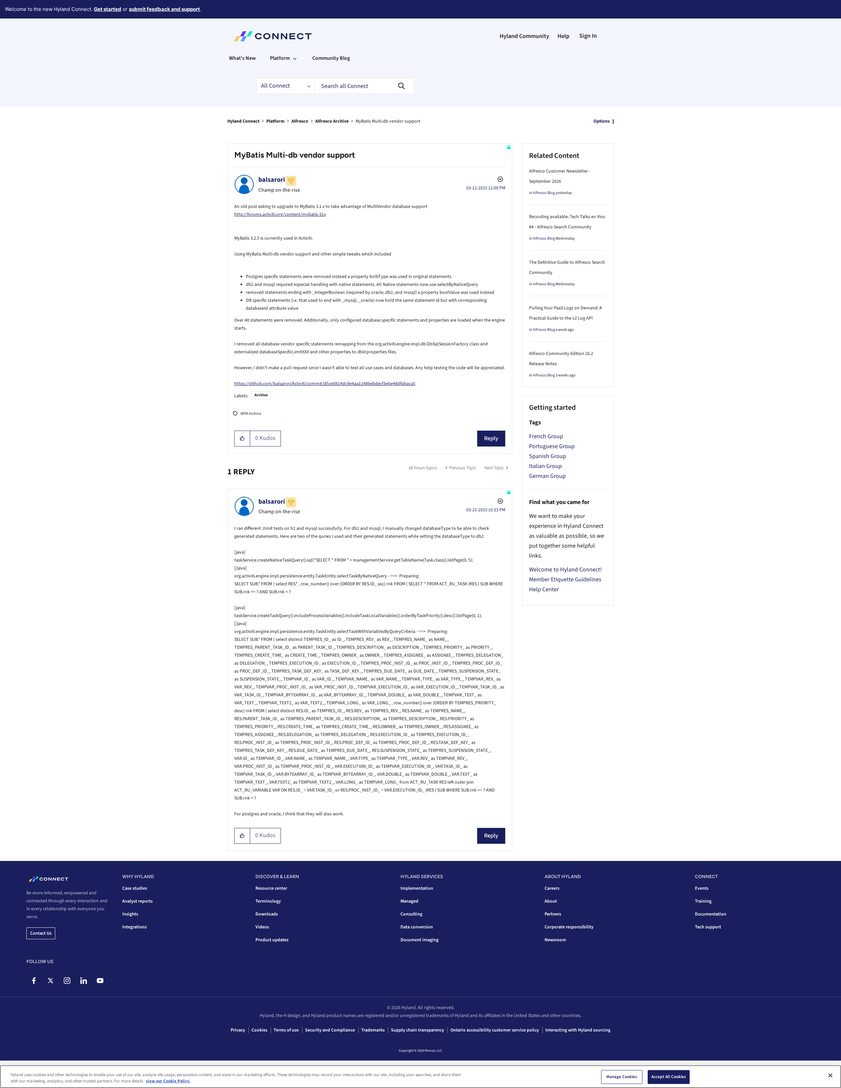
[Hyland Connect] (273, 36)
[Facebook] (33, 981)
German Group (547, 476)
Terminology (268, 901)
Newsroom (555, 940)
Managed (409, 901)
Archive (261, 395)
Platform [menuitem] (280, 58)
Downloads (266, 914)
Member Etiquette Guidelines (565, 579)
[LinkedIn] (83, 981)
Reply (491, 438)
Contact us (41, 933)
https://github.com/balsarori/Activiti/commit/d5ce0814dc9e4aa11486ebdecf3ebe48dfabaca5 (324, 383)
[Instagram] (66, 981)
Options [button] (601, 121)
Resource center (271, 888)
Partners (553, 914)
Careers (552, 888)
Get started (107, 9)
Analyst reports (137, 901)
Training (703, 901)
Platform (275, 121)
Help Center (544, 589)
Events (701, 888)
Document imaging (420, 940)
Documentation (710, 914)
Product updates (271, 940)
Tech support (708, 927)
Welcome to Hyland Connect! (565, 569)
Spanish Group (547, 456)
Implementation (417, 888)
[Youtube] (100, 981)
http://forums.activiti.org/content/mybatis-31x (280, 214)
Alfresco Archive (332, 121)
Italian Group (545, 466)
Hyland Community (524, 36)
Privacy (238, 1030)
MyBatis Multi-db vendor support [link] (388, 121)
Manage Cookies (621, 1077)
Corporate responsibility (569, 927)
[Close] (830, 1075)
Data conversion (417, 927)
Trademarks (373, 1030)
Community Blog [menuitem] (331, 58)
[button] (242, 438)
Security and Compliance (330, 1030)
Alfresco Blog (544, 193)
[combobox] (364, 86)
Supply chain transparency (417, 1030)
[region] (420, 1076)
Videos (262, 927)
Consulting (411, 914)
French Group (546, 436)
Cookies (259, 1030)
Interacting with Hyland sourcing (577, 1030)
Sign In (588, 36)
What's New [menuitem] (242, 58)
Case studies (134, 888)
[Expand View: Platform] (294, 58)
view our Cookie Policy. (168, 1081)
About (551, 901)
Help (563, 36)
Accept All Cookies (668, 1077)
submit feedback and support (164, 9)
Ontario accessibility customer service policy (494, 1030)
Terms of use (286, 1030)
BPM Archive (251, 413)
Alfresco (299, 121)
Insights (130, 914)
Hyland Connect (243, 121)
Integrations (134, 927)
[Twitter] (50, 981)
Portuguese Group (552, 446)
